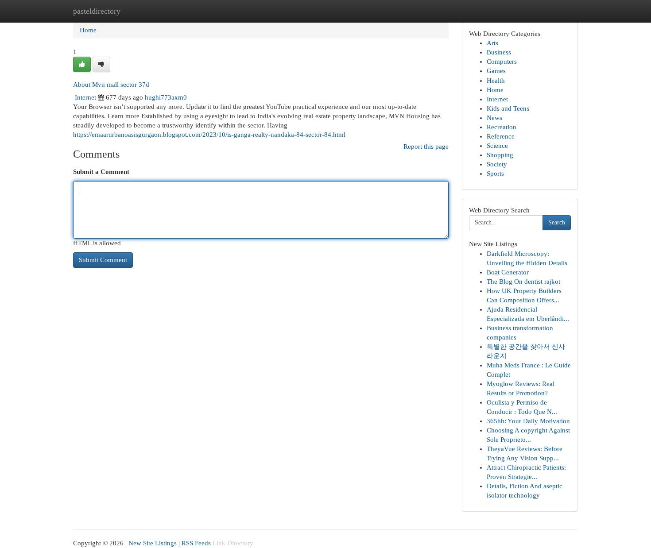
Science (497, 145)
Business (499, 52)
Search (556, 222)
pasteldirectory (96, 11)
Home (88, 30)
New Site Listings (152, 543)
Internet (85, 97)
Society (497, 164)
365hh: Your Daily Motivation (528, 421)
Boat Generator (508, 272)
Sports (495, 173)
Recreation (501, 127)
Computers (502, 61)
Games (496, 70)
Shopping (500, 154)
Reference (501, 136)
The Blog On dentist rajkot (523, 281)
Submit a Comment (101, 171)
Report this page (426, 146)
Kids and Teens (508, 108)
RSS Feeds (196, 543)
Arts (492, 42)
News (494, 117)
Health (496, 80)
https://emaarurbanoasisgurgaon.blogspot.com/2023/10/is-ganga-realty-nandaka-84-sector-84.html (209, 134)
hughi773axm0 (166, 97)
